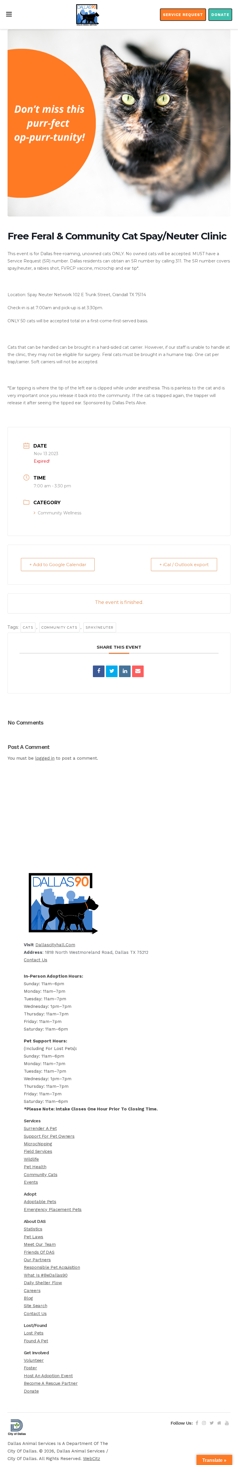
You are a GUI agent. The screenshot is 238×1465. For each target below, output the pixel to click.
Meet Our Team (40, 1244)
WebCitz (91, 1458)
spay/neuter (100, 627)
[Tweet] (112, 671)
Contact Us (35, 960)
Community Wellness (59, 513)
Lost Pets (34, 1333)
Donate (220, 14)
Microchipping (38, 1143)
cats (28, 627)
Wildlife (31, 1159)
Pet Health (35, 1166)
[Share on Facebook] (98, 671)
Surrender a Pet (40, 1128)
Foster (30, 1368)
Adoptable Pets (40, 1201)
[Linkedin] (125, 671)
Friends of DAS (39, 1252)
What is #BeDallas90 (45, 1275)
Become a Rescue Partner (50, 1383)
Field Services (38, 1151)
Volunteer (34, 1360)
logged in (45, 758)
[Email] (138, 671)
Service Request (183, 14)
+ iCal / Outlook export (184, 564)
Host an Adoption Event (48, 1375)
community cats (59, 627)
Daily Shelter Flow (43, 1282)
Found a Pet (36, 1341)
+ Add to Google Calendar (57, 564)
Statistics (33, 1229)
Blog (28, 1298)
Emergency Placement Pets (53, 1209)
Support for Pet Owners (49, 1136)
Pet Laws (33, 1236)
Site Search (35, 1305)
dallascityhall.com (55, 944)
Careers (32, 1290)
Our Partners (37, 1259)
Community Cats (40, 1174)
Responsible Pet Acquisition (52, 1267)
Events (31, 1182)
